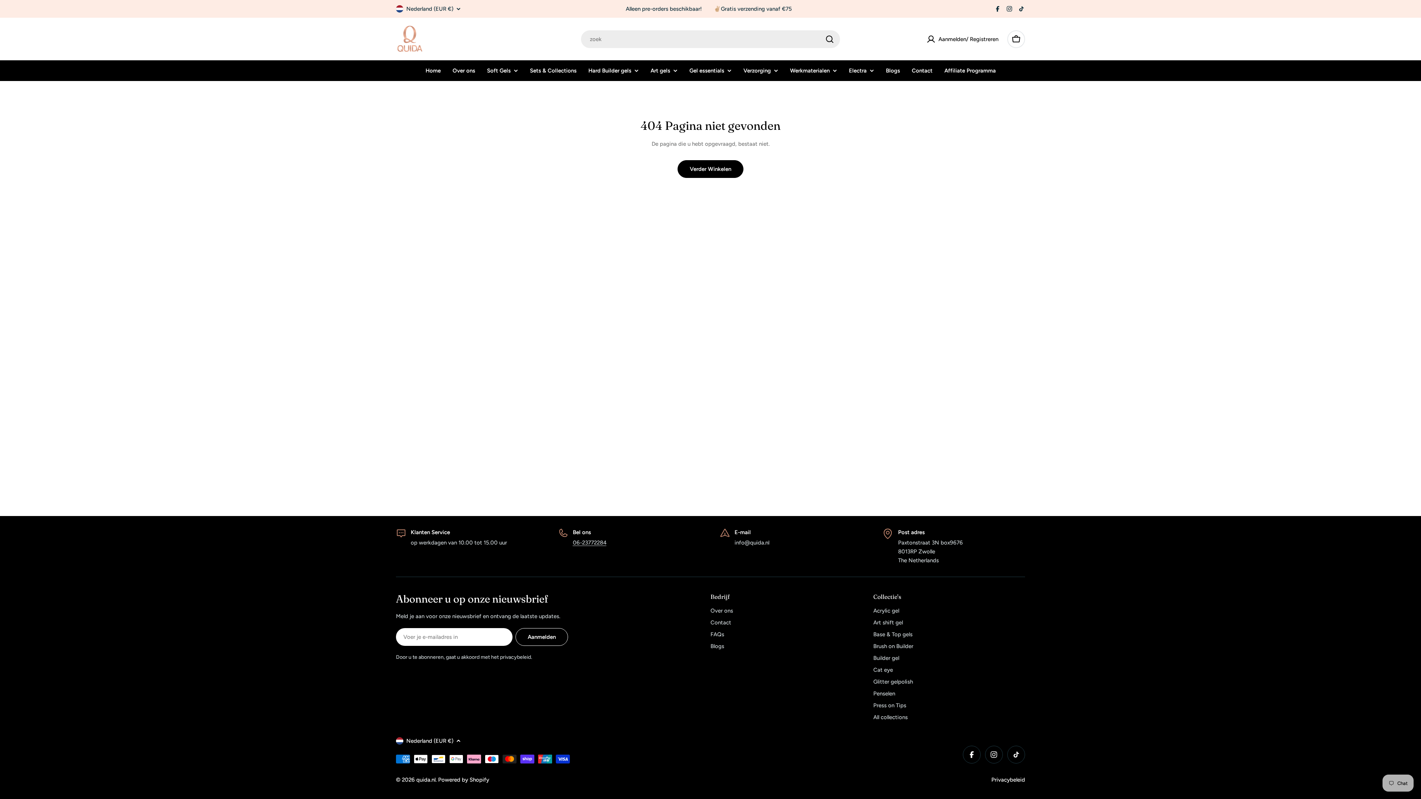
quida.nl (426, 779)
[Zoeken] (829, 39)
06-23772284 (590, 542)
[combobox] (710, 39)
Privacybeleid (1008, 779)
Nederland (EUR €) (429, 9)
